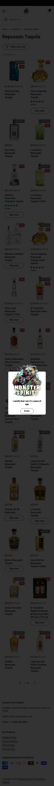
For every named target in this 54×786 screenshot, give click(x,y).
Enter (27, 411)
